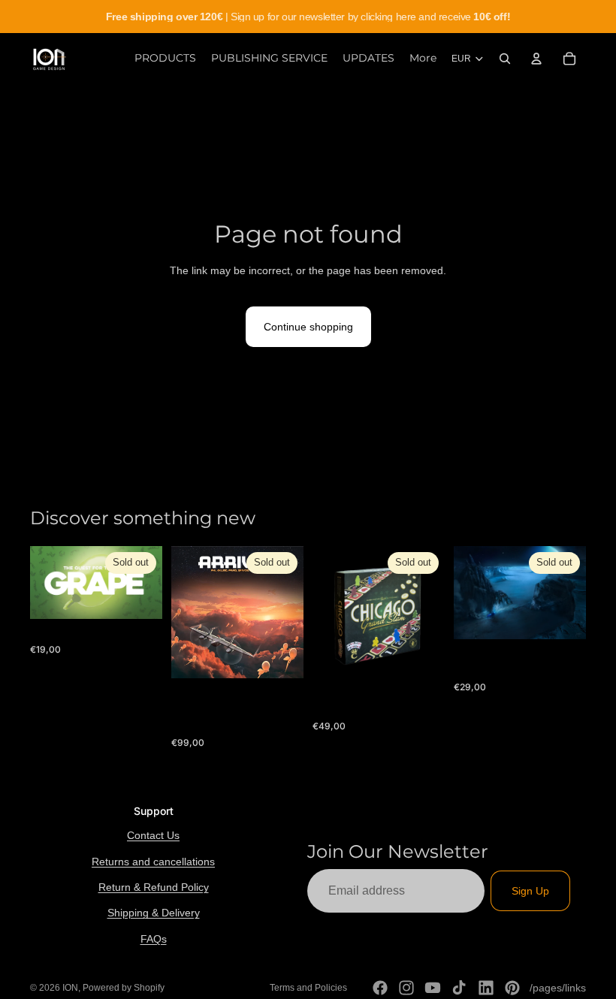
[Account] (536, 58)
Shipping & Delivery (153, 913)
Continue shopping (308, 327)
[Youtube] (433, 988)
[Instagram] (406, 988)
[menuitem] (423, 58)
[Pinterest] (512, 988)
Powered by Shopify (124, 987)
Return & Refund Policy (153, 887)
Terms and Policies (308, 987)
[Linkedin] (486, 988)
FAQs (153, 939)
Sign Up (530, 891)
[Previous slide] (329, 612)
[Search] (504, 58)
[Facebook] (380, 988)
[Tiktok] (459, 988)
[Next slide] (428, 612)
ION (70, 987)
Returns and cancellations (153, 862)
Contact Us (153, 835)
